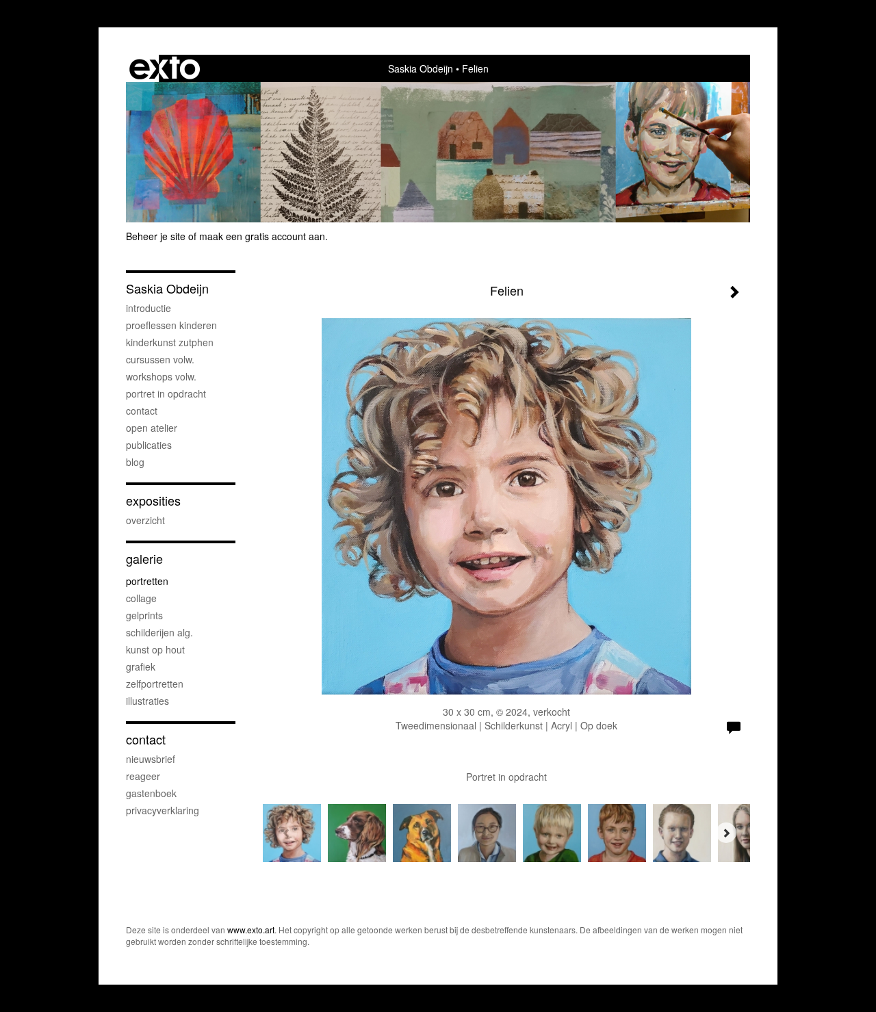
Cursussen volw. (160, 359)
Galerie (144, 558)
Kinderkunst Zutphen (170, 342)
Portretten (147, 581)
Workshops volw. (161, 376)
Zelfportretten (154, 683)
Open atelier (151, 427)
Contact (141, 410)
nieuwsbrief (150, 759)
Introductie (148, 308)
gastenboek (151, 793)
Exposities (153, 500)
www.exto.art (250, 929)
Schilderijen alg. (159, 632)
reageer (143, 776)
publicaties (149, 445)
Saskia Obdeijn (420, 68)
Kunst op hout (155, 649)
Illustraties (147, 701)
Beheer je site (155, 236)
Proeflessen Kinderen (171, 325)
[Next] (726, 832)
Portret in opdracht (166, 393)
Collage (141, 598)
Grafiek (140, 666)
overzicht (145, 520)
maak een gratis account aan (262, 236)
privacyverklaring (162, 810)
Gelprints (144, 615)
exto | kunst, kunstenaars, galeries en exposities (164, 68)
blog (135, 462)
